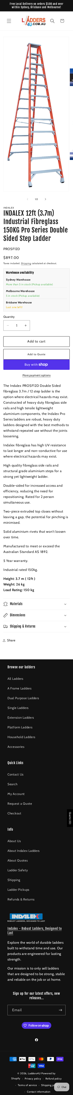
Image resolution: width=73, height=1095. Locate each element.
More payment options (36, 375)
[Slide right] (45, 199)
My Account (16, 794)
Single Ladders (18, 708)
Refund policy (53, 1078)
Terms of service (27, 1085)
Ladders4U (34, 1073)
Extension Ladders (20, 717)
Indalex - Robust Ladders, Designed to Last (34, 930)
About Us (14, 841)
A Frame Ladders (19, 688)
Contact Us (15, 774)
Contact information (38, 1091)
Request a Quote (19, 803)
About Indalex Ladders (23, 851)
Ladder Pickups (18, 889)
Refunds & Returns (20, 899)
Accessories (16, 747)
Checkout (14, 813)
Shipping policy (50, 1085)
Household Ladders (21, 737)
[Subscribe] (60, 1010)
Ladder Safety (17, 870)
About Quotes (17, 860)
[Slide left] (27, 199)
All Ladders (15, 678)
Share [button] (11, 640)
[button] (9, 21)
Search (12, 784)
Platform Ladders (20, 727)
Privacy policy (33, 1078)
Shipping (26, 263)
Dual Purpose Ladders (23, 698)
